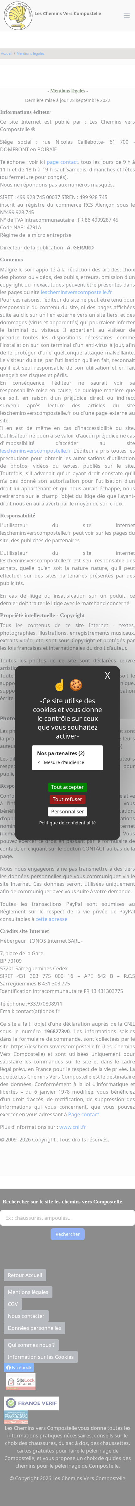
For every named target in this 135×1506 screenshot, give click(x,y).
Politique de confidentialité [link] (67, 823)
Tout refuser (67, 799)
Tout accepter (67, 787)
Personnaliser (67, 811)
